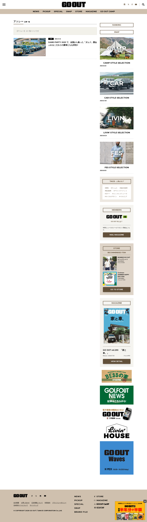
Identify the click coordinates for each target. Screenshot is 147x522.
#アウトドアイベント (120, 191)
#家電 (106, 188)
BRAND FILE (81, 512)
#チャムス (114, 188)
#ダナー (107, 193)
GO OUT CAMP (107, 11)
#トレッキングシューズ (119, 193)
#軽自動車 (108, 191)
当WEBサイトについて (21, 505)
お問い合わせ (25, 503)
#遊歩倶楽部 (124, 188)
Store (78, 11)
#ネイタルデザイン (111, 196)
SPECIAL (58, 11)
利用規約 (47, 503)
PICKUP (46, 11)
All (28, 9)
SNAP (69, 11)
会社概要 (16, 503)
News (36, 11)
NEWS (77, 496)
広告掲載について (37, 503)
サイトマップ (34, 505)
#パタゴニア (123, 196)
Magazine (91, 11)
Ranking (116, 9)
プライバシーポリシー (59, 503)
